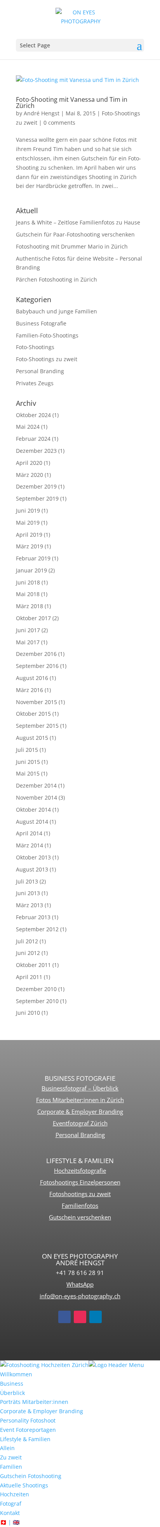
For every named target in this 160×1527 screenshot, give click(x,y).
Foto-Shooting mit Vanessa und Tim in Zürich (71, 102)
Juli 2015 (27, 749)
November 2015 (36, 702)
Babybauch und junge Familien (56, 311)
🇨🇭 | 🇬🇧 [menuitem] (9, 1522)
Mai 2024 (28, 426)
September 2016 (37, 666)
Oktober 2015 (33, 713)
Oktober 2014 (33, 809)
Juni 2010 (28, 1012)
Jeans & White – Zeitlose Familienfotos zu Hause (78, 222)
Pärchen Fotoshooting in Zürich (56, 279)
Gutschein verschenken (80, 1217)
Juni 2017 (28, 630)
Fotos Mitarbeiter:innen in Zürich (80, 1100)
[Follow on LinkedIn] (95, 1317)
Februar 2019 (33, 558)
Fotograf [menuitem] (10, 1503)
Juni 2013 (28, 893)
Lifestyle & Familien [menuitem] (25, 1439)
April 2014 (29, 833)
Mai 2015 (28, 773)
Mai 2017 (28, 642)
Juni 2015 (28, 761)
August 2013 (32, 869)
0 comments (59, 122)
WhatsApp (80, 1284)
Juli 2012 (27, 941)
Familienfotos (80, 1205)
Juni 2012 (28, 953)
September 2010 (37, 1001)
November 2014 (36, 797)
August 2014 (32, 821)
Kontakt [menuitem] (10, 1513)
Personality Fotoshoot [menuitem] (28, 1420)
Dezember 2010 (36, 989)
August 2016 (32, 678)
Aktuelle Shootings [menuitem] (24, 1485)
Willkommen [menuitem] (16, 1374)
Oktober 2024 (33, 415)
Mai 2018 (28, 594)
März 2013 (29, 905)
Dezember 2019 (36, 486)
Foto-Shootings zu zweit (46, 359)
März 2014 (29, 845)
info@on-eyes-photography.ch (80, 1296)
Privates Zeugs (35, 383)
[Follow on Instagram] (80, 1317)
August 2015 (32, 737)
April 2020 (29, 462)
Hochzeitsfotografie (80, 1170)
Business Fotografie (41, 323)
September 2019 (37, 498)
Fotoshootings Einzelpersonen (80, 1182)
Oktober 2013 (33, 857)
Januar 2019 (31, 570)
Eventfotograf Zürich (80, 1123)
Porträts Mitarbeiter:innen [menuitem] (34, 1401)
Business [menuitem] (11, 1383)
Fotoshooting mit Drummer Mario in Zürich (72, 246)
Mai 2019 (28, 522)
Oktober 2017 (33, 618)
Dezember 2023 (36, 450)
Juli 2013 (27, 881)
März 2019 (29, 546)
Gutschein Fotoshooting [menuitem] (30, 1476)
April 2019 (29, 534)
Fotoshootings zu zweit (80, 1194)
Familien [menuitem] (11, 1466)
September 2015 (37, 725)
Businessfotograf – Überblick (80, 1088)
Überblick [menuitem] (12, 1393)
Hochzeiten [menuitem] (14, 1494)
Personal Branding (40, 371)
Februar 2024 (33, 438)
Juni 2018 (28, 582)
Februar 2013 (33, 917)
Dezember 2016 (36, 653)
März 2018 (29, 606)
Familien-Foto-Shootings (47, 335)
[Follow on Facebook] (64, 1317)
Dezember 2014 (36, 785)
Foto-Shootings (35, 347)
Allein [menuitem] (7, 1448)
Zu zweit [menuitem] (11, 1457)
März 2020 (29, 474)
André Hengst (41, 113)
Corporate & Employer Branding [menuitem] (41, 1411)
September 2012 (37, 929)
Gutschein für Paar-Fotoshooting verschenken (75, 234)
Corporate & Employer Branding (80, 1111)
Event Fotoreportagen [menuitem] (28, 1429)
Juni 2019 (28, 510)
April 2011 (29, 977)
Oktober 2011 (33, 965)
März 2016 (29, 690)
